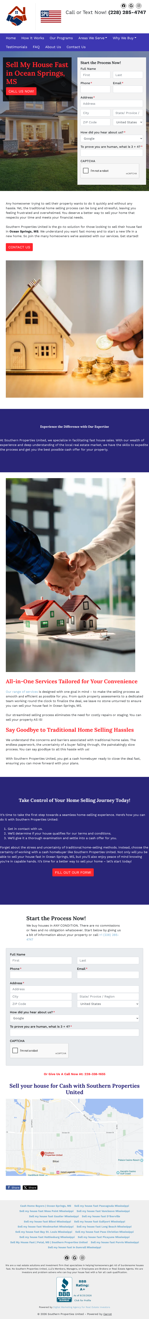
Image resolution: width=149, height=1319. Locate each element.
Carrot (107, 1314)
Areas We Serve (91, 38)
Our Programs (61, 38)
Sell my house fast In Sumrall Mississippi (74, 1247)
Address (88, 97)
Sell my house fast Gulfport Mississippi (99, 1221)
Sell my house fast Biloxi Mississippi (47, 1221)
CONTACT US (19, 247)
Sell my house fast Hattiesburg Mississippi (47, 1237)
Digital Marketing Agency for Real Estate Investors (81, 1307)
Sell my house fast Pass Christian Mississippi (104, 1231)
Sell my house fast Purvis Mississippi (115, 1242)
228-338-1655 (94, 1074)
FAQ (36, 47)
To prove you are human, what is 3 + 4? (112, 147)
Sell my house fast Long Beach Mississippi (104, 1226)
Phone (86, 83)
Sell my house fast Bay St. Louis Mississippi (43, 1231)
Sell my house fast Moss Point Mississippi (46, 1211)
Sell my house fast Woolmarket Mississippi (46, 1226)
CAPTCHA (88, 161)
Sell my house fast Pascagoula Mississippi (101, 1205)
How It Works (32, 38)
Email (118, 83)
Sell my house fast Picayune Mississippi (104, 1237)
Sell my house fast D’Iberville (101, 1216)
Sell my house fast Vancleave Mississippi (103, 1211)
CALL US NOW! (21, 91)
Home (11, 38)
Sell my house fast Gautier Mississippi (54, 1216)
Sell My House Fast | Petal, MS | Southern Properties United (49, 1242)
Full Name (88, 69)
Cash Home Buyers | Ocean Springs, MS (45, 1205)
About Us (53, 47)
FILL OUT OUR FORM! (73, 872)
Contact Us (76, 47)
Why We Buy (123, 38)
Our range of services (22, 692)
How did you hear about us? (103, 132)
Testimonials (16, 47)
